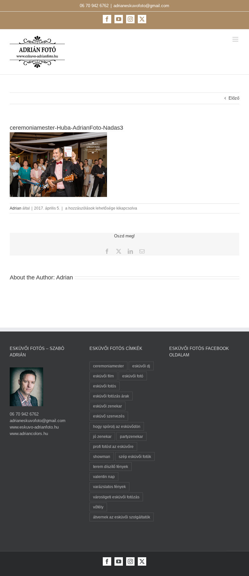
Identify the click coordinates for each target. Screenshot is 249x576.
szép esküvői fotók (135, 456)
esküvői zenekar (107, 406)
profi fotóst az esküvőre (113, 446)
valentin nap (104, 476)
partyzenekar (131, 436)
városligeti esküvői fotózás (116, 497)
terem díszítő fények (110, 466)
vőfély (98, 507)
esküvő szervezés (108, 416)
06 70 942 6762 (94, 5)
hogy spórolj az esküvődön (116, 426)
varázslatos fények (109, 486)
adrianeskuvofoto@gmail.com (141, 5)
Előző (234, 98)
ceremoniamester (108, 366)
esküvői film (103, 376)
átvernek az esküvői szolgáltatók (121, 517)
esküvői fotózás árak (111, 396)
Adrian (15, 208)
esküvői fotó (132, 376)
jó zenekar (102, 436)
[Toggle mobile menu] (235, 39)
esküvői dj (141, 366)
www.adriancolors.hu (29, 433)
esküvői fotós (104, 386)
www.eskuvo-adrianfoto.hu (34, 427)
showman (101, 456)
